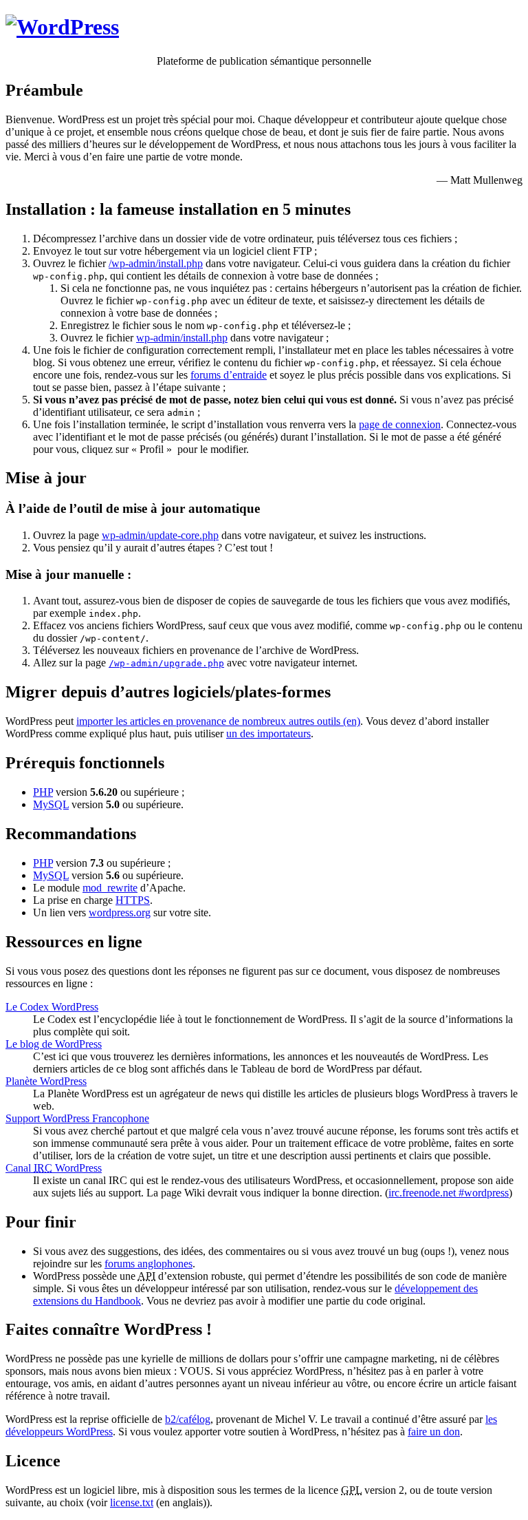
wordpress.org (120, 912)
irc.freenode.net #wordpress (448, 1193)
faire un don (434, 1431)
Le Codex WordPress (52, 1007)
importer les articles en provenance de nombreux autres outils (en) (218, 721)
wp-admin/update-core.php (160, 535)
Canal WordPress (54, 1168)
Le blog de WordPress (54, 1044)
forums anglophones (148, 1263)
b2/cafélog (187, 1419)
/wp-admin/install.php (156, 263)
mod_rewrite (110, 888)
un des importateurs (268, 733)
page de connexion (400, 424)
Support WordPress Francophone (77, 1118)
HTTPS (133, 900)
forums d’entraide (228, 375)
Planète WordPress (46, 1081)
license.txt (131, 1502)
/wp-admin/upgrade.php (166, 663)
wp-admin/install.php (182, 338)
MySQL (51, 804)
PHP (43, 792)
